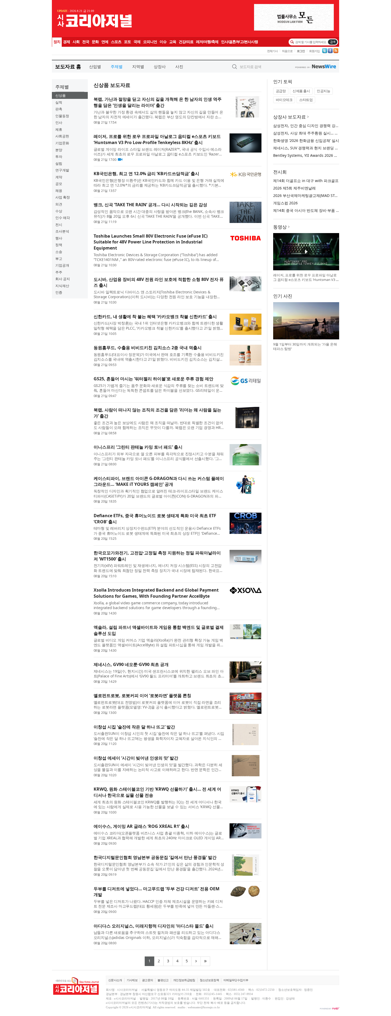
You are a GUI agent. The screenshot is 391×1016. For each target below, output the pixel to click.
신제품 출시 (301, 90)
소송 (58, 251)
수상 (58, 211)
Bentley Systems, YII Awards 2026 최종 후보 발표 (316, 155)
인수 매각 (62, 217)
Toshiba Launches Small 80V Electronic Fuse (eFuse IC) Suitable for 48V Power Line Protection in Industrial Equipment (150, 242)
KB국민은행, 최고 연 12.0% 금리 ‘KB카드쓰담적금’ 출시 (146, 173)
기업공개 (62, 265)
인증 (58, 292)
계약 (58, 177)
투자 (58, 156)
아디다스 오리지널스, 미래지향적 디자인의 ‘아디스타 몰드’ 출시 (154, 926)
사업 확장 (62, 197)
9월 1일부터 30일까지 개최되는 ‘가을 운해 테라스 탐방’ (305, 346)
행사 (58, 238)
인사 (58, 122)
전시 (58, 224)
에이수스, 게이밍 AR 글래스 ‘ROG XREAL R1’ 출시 (141, 826)
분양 (58, 149)
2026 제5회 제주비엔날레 (294, 188)
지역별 (138, 66)
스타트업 (306, 99)
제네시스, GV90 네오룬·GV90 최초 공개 (131, 664)
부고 (58, 258)
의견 (58, 204)
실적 (58, 102)
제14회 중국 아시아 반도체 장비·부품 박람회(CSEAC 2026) (321, 210)
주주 (58, 272)
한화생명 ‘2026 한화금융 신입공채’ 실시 (306, 140)
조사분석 (62, 231)
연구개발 (62, 170)
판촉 (58, 109)
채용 (58, 190)
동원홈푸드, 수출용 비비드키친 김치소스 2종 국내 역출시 (148, 348)
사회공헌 (62, 136)
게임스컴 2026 (285, 202)
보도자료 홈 (68, 66)
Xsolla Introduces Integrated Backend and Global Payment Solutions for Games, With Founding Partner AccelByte (156, 593)
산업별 (95, 66)
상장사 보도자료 (289, 117)
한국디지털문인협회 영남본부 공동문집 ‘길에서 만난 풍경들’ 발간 (155, 857)
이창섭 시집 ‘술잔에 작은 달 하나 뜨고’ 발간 (134, 727)
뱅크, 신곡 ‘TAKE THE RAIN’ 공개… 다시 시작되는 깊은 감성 (150, 205)
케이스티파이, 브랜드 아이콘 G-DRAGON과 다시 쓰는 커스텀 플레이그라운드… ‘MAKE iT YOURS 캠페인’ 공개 (159, 481)
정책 (58, 244)
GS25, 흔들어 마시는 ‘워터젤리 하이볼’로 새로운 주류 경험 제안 (153, 379)
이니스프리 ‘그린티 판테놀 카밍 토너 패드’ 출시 (138, 447)
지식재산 (62, 285)
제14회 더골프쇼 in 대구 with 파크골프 (306, 180)
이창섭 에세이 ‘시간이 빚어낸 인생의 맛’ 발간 (136, 758)
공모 (58, 183)
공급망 (281, 90)
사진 (179, 66)
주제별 (117, 66)
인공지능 (323, 90)
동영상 (280, 227)
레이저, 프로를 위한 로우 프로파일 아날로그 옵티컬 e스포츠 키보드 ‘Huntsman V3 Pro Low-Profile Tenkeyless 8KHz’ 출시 (157, 139)
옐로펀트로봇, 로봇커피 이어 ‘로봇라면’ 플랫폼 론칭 (142, 695)
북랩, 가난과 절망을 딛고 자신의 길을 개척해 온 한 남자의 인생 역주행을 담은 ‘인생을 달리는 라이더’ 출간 (158, 102)
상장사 (160, 66)
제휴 (58, 129)
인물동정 (62, 115)
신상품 (60, 95)
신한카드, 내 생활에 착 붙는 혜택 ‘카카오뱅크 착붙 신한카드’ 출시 (155, 316)
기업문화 (62, 143)
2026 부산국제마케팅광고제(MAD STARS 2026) (312, 195)
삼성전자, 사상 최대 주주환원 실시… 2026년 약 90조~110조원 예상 (329, 133)
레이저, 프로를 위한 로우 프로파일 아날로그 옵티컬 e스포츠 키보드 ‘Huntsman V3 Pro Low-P (305, 280)
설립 (58, 163)
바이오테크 (284, 99)
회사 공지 (62, 278)
